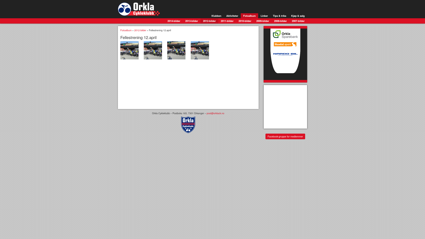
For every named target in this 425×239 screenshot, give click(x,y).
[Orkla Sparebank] (285, 34)
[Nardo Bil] (285, 64)
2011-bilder (227, 21)
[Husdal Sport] (285, 43)
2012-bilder (209, 21)
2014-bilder (174, 21)
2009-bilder (262, 21)
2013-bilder (191, 21)
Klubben (216, 16)
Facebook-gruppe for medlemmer (285, 136)
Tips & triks (279, 16)
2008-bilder (280, 21)
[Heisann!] (129, 50)
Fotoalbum (249, 16)
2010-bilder (245, 21)
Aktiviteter (232, 16)
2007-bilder (298, 21)
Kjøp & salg (298, 16)
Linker (264, 16)
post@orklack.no (215, 113)
